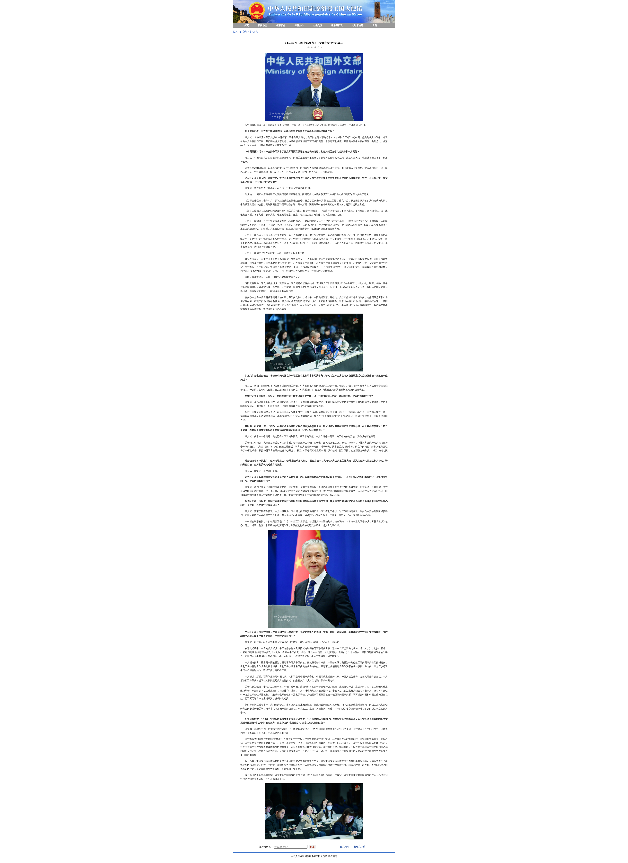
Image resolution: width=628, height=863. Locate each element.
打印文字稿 (359, 846)
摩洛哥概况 (337, 25)
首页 (246, 25)
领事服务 (280, 25)
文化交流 (317, 25)
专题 (374, 25)
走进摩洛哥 (357, 25)
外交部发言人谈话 (249, 31)
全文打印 (344, 846)
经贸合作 (299, 25)
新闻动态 (262, 25)
